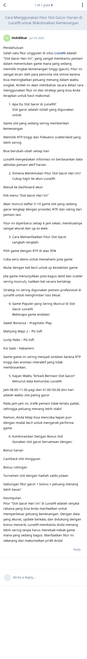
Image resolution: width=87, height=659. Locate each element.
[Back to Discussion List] (4, 5)
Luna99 (60, 53)
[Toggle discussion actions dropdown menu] (82, 5)
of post (42, 5)
